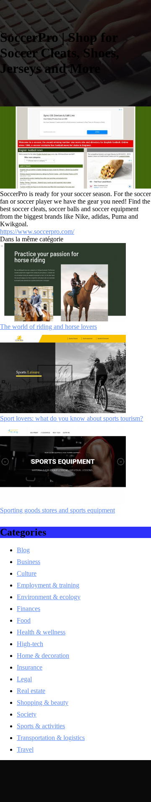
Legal (24, 679)
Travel (25, 749)
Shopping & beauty (42, 702)
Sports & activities (41, 726)
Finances (28, 608)
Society (26, 714)
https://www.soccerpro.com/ (37, 231)
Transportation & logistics (51, 737)
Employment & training (48, 585)
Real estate (31, 690)
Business (28, 561)
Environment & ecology (49, 596)
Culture (26, 573)
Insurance (29, 667)
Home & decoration (43, 655)
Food (24, 620)
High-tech (30, 643)
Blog (23, 550)
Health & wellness (41, 632)
